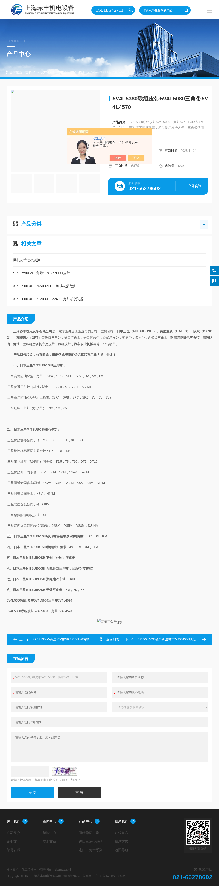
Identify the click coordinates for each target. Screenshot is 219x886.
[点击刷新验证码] (64, 771)
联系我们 (121, 821)
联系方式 (121, 841)
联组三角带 (65, 72)
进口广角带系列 (91, 850)
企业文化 (13, 841)
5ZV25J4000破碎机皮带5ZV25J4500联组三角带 (171, 639)
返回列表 (112, 639)
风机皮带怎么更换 (26, 260)
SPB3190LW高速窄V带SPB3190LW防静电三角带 (67, 639)
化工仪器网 (29, 869)
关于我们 (13, 821)
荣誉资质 (13, 850)
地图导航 (121, 850)
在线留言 (121, 833)
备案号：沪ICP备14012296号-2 (104, 876)
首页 (28, 72)
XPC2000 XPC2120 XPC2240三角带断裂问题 (48, 299)
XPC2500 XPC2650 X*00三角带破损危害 (44, 286)
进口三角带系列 (91, 841)
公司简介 (13, 833)
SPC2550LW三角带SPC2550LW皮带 (41, 273)
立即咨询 (195, 186)
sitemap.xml (63, 869)
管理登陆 (45, 869)
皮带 (82, 72)
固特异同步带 (89, 833)
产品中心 (44, 72)
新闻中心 (49, 821)
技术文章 (49, 841)
